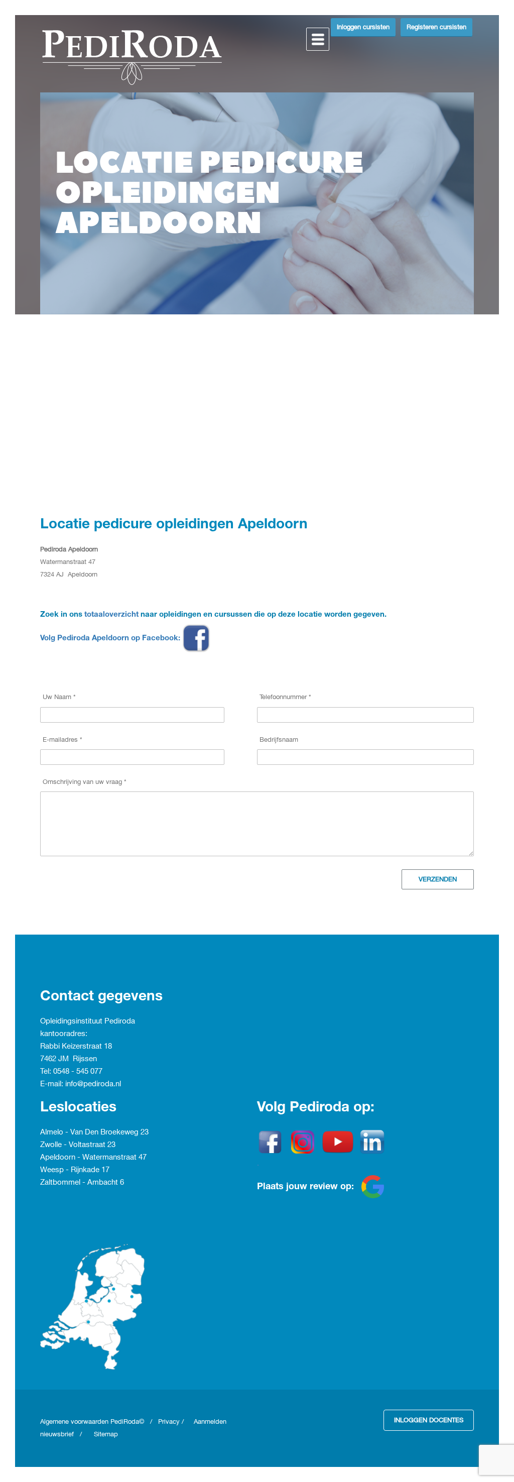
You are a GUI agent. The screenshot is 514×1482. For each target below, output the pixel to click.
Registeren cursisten (436, 27)
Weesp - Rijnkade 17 (74, 1170)
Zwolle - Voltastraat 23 (77, 1145)
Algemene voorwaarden (75, 1422)
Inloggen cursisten (363, 27)
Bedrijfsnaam (279, 740)
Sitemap (106, 1434)
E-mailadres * (62, 740)
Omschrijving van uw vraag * (84, 782)
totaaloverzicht (111, 615)
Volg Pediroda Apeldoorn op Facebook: (111, 638)
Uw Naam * (59, 697)
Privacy (169, 1422)
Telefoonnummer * (285, 697)
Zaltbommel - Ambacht (80, 1182)
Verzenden (438, 879)
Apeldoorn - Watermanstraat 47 (93, 1157)
